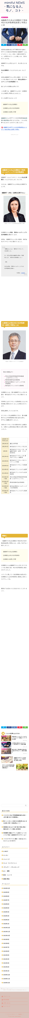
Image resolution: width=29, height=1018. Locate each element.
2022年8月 (6, 896)
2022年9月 (6, 892)
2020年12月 (6, 974)
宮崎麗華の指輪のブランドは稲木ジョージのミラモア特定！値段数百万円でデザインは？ (15, 834)
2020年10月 (6, 982)
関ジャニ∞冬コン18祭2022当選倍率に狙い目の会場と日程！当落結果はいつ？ (15, 822)
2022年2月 (6, 919)
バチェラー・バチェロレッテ (11, 867)
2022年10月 (6, 888)
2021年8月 (6, 943)
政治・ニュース (4, 17)
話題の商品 (6, 879)
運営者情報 (6, 999)
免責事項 (20, 1014)
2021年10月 (6, 935)
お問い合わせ (6, 1003)
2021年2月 (6, 967)
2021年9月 (6, 939)
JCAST (23, 273)
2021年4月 (6, 959)
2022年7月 (6, 900)
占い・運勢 (6, 871)
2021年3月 (6, 963)
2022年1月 (6, 923)
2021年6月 (6, 951)
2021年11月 (6, 931)
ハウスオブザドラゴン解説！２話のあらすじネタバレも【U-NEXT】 (15, 839)
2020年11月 (6, 978)
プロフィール (6, 996)
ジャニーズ (6, 859)
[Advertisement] (14, 150)
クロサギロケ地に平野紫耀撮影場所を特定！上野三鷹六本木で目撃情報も (15, 816)
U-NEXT (5, 851)
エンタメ (5, 855)
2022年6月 (6, 904)
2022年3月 (6, 916)
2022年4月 (6, 912)
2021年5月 (6, 955)
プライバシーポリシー (11, 1014)
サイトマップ (6, 1006)
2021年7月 (6, 947)
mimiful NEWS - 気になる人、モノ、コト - (14, 6)
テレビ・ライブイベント (10, 863)
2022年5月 (6, 908)
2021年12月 (6, 927)
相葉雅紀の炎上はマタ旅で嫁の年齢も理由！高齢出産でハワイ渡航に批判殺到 (15, 828)
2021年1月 (6, 971)
